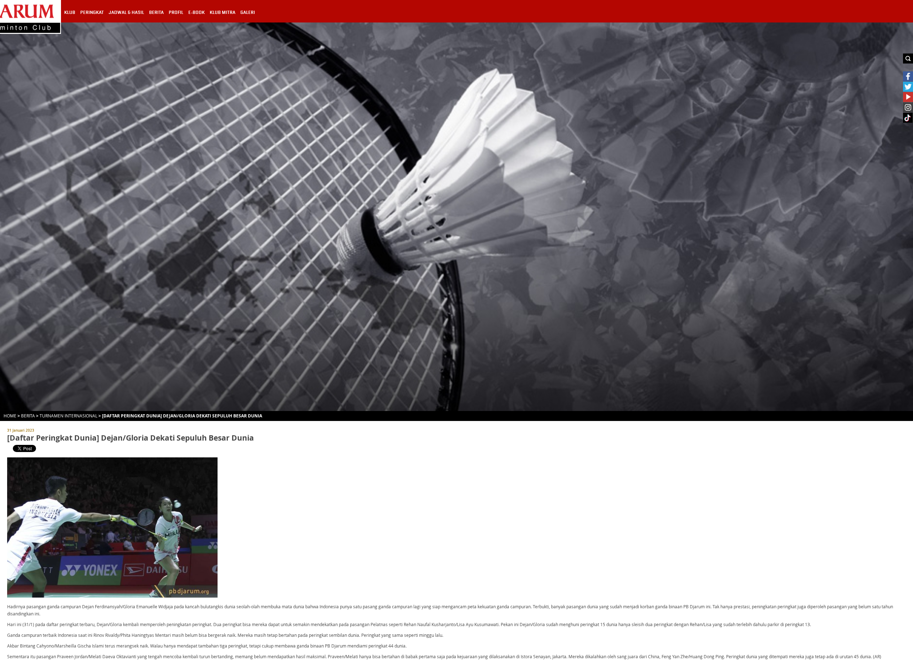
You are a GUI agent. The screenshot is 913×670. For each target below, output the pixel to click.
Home (10, 415)
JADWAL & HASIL (126, 12)
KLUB (69, 12)
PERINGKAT (92, 12)
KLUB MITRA (222, 12)
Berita (28, 415)
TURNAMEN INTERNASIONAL (68, 415)
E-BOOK (196, 12)
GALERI (247, 12)
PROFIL (176, 12)
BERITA (156, 12)
